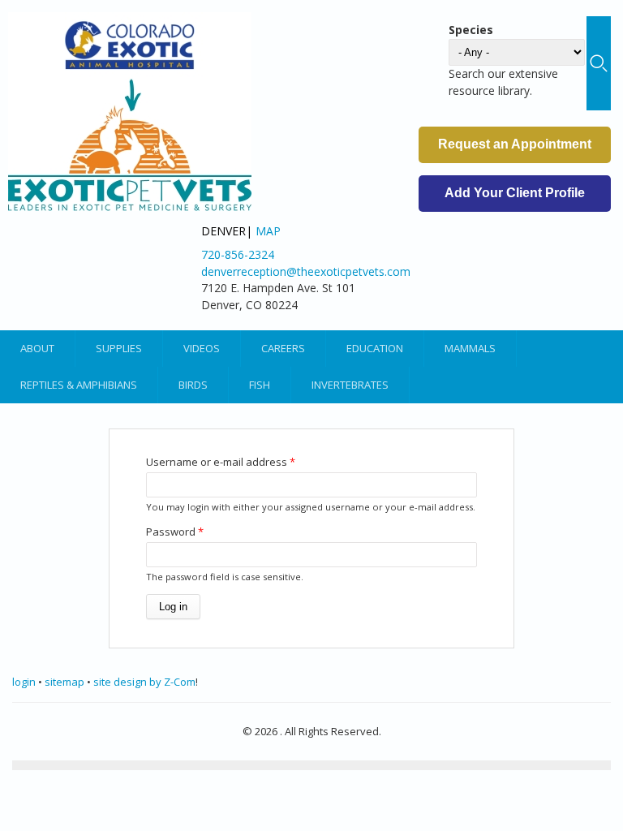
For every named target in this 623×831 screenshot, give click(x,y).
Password (175, 531)
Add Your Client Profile (515, 193)
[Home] (129, 111)
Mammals (470, 348)
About (37, 348)
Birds (193, 384)
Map (268, 231)
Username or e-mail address (220, 461)
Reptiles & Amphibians (78, 384)
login (24, 681)
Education (374, 348)
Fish (259, 384)
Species (471, 29)
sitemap (64, 681)
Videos (201, 348)
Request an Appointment (514, 144)
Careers (283, 348)
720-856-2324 (237, 254)
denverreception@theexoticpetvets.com (305, 271)
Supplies (119, 348)
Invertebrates (350, 384)
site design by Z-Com (144, 681)
